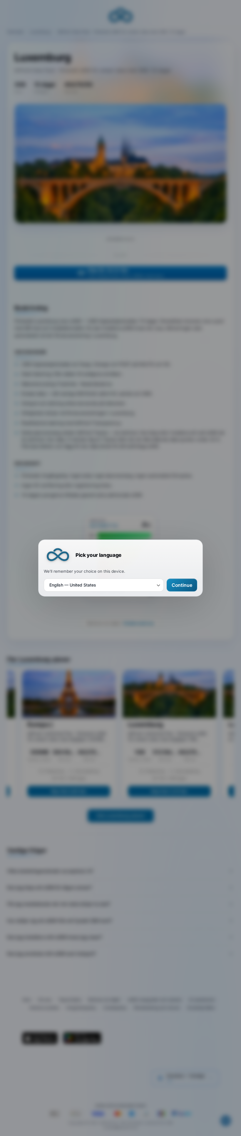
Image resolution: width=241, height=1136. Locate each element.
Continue (182, 585)
